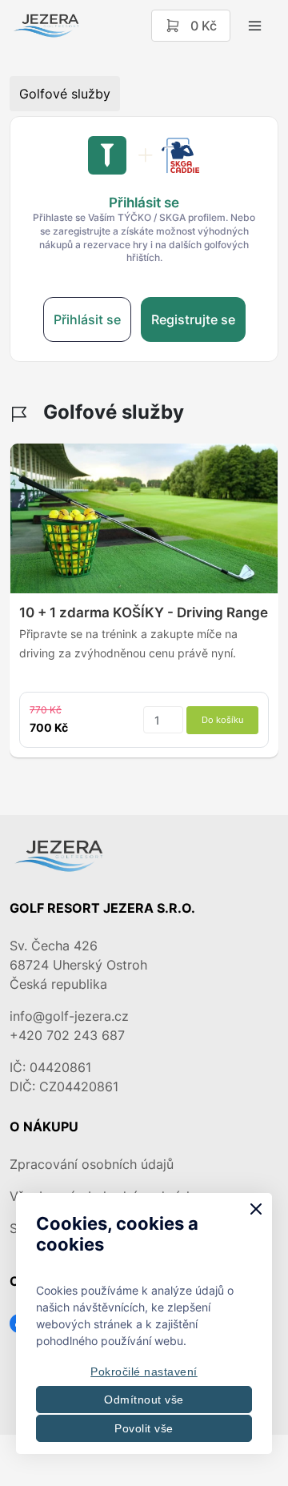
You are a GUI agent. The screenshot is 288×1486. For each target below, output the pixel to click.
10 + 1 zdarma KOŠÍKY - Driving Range (143, 612)
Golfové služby (64, 94)
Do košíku (222, 719)
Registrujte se (193, 319)
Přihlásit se (87, 319)
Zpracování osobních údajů (92, 1164)
